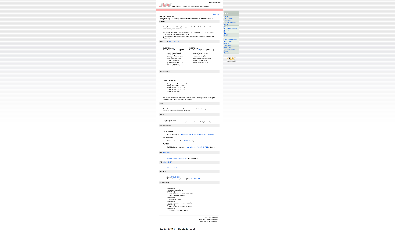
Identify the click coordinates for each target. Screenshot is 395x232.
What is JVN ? (228, 19)
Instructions (227, 21)
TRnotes (226, 34)
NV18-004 (187, 141)
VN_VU (226, 30)
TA (225, 32)
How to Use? (228, 41)
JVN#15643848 (175, 177)
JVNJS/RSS (228, 45)
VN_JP (226, 26)
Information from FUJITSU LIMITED (197, 147)
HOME (226, 17)
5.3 (173, 50)
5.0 (199, 50)
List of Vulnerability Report (230, 23)
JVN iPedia (227, 36)
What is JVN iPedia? (230, 40)
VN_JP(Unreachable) (230, 28)
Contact (226, 53)
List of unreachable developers (229, 50)
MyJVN (226, 43)
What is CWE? (167, 153)
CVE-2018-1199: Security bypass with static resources (197, 134)
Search (226, 38)
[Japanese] (216, 14)
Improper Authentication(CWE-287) (177, 158)
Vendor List (227, 47)
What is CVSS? (174, 42)
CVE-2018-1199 (172, 167)
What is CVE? (167, 162)
